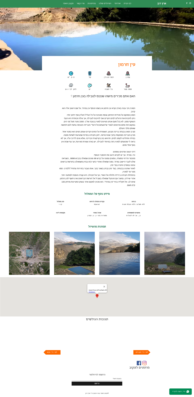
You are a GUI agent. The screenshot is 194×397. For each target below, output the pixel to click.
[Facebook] (187, 3)
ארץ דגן (162, 3)
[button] (29, 253)
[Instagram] (190, 3)
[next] (181, 254)
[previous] (13, 254)
